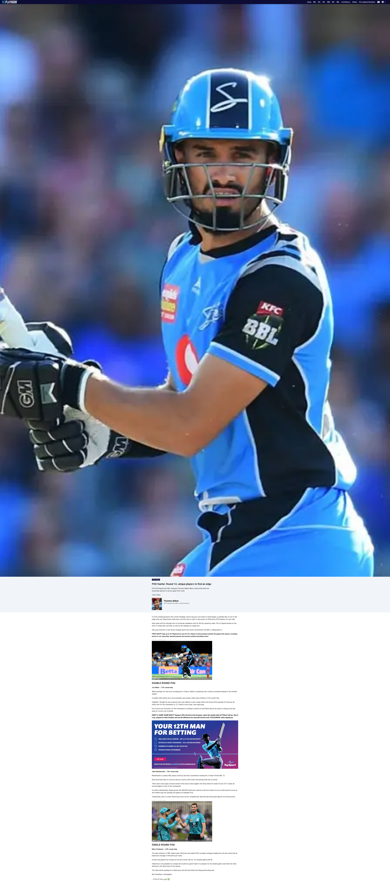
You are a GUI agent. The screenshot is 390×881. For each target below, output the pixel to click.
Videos (354, 2)
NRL (314, 2)
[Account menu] (383, 2)
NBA (328, 2)
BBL (338, 2)
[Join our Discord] (378, 2)
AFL (319, 2)
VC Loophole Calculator (367, 2)
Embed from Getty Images (159, 640)
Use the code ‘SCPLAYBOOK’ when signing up (216, 718)
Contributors (345, 2)
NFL (333, 2)
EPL (324, 2)
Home (309, 2)
